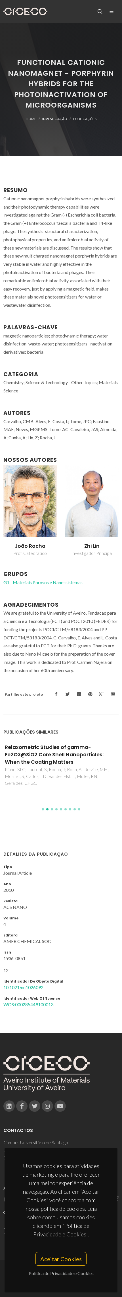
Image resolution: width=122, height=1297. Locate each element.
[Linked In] (9, 1106)
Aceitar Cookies (61, 1258)
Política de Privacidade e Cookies (61, 1273)
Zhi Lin (92, 546)
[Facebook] (22, 1106)
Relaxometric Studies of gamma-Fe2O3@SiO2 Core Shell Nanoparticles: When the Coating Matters (54, 755)
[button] (43, 809)
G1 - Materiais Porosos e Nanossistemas (43, 582)
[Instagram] (47, 1106)
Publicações (84, 119)
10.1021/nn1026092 (23, 987)
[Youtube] (60, 1106)
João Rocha (30, 546)
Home (31, 119)
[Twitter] (34, 1106)
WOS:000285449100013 (28, 1004)
